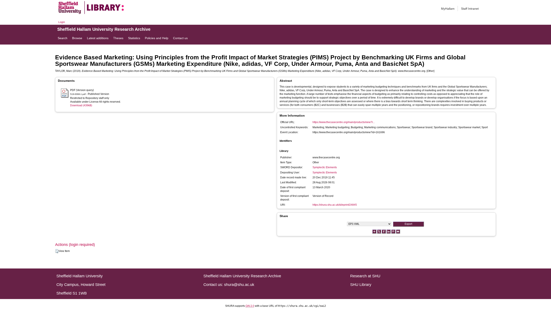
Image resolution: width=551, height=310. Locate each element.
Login (61, 22)
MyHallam (448, 8)
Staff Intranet (470, 8)
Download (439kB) (81, 105)
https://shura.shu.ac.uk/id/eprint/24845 (335, 204)
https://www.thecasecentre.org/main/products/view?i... (344, 122)
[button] (56, 251)
